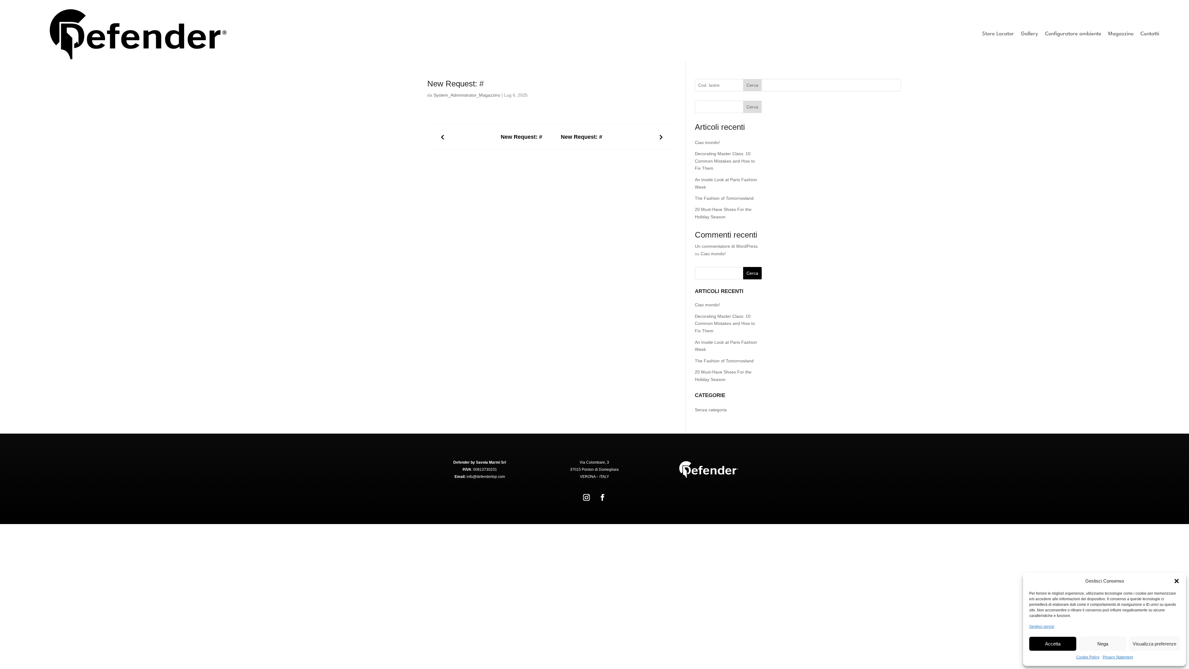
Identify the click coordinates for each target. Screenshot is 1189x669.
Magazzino (1121, 34)
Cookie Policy (1088, 657)
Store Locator (998, 34)
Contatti (1149, 34)
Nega (1102, 643)
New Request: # (521, 137)
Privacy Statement (1118, 657)
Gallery (1029, 34)
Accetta (1053, 643)
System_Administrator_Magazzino (466, 95)
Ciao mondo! (707, 142)
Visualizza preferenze (1154, 643)
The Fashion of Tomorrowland (724, 198)
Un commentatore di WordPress (726, 246)
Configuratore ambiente (1073, 34)
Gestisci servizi (1041, 626)
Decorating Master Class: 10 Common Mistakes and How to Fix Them (725, 161)
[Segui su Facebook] (602, 497)
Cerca (752, 85)
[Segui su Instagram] (586, 497)
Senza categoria (711, 409)
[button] (1177, 581)
